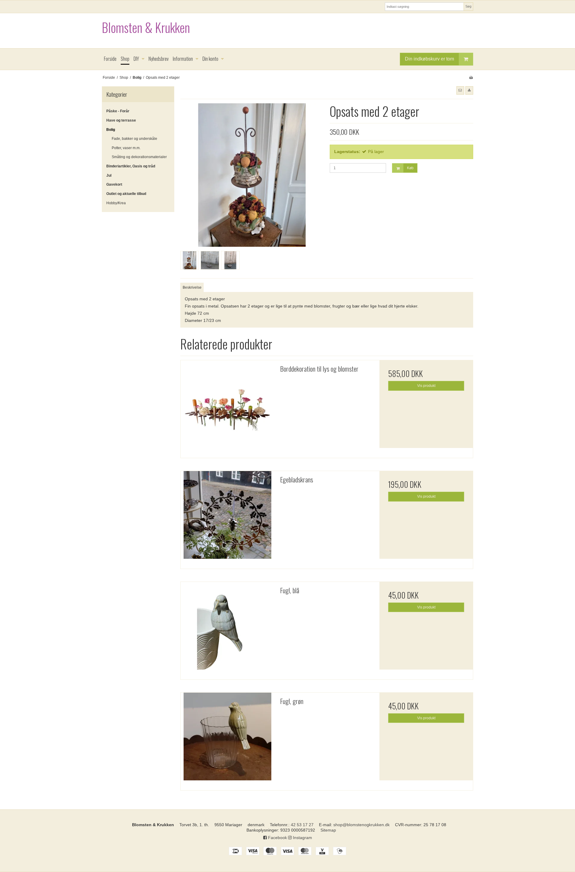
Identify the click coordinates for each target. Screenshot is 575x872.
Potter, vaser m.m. (126, 148)
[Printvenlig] (471, 77)
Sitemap (328, 830)
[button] (460, 90)
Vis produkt (426, 386)
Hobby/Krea (116, 203)
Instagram (302, 837)
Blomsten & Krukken (146, 27)
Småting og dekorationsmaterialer (139, 157)
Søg (468, 6)
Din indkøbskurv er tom (429, 58)
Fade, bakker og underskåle (134, 139)
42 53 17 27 (302, 824)
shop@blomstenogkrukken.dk (361, 824)
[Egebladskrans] (227, 517)
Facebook (277, 837)
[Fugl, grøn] (227, 739)
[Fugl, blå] (227, 628)
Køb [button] (410, 168)
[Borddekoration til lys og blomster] (227, 407)
